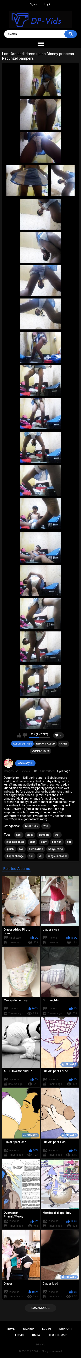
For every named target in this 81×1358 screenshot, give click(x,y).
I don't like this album (24, 735)
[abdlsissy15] (8, 763)
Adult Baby (31, 826)
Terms (19, 1335)
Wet (46, 826)
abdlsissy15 (25, 763)
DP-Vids (36, 1351)
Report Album (45, 743)
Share (63, 743)
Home (11, 1328)
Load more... (40, 1308)
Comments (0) (41, 750)
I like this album (19, 735)
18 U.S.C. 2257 (57, 1335)
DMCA (36, 1335)
